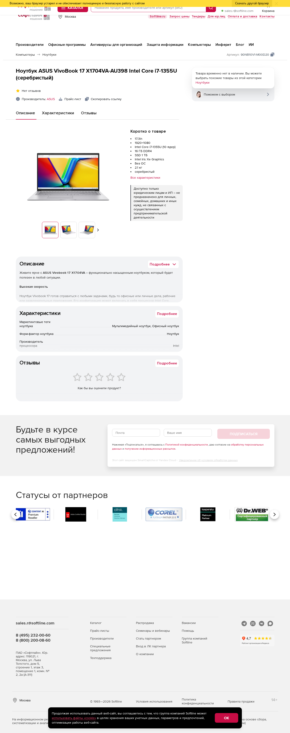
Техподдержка (100, 658)
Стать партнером (148, 638)
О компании (145, 654)
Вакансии (189, 623)
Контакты (267, 16)
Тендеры (198, 16)
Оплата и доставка (242, 16)
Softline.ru (157, 16)
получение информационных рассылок (150, 448)
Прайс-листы (99, 630)
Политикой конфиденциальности (186, 444)
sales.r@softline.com (239, 11)
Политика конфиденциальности (198, 701)
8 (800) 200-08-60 (33, 640)
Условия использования (154, 701)
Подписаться (243, 434)
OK (226, 718)
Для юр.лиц (216, 16)
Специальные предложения (100, 648)
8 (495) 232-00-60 (33, 635)
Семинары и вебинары (153, 630)
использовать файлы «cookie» (74, 718)
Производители (102, 638)
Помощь (188, 630)
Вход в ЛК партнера (151, 646)
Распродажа (145, 623)
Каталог (96, 623)
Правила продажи (241, 701)
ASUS (51, 99)
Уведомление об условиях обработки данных (208, 460)
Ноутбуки (203, 82)
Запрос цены (179, 16)
